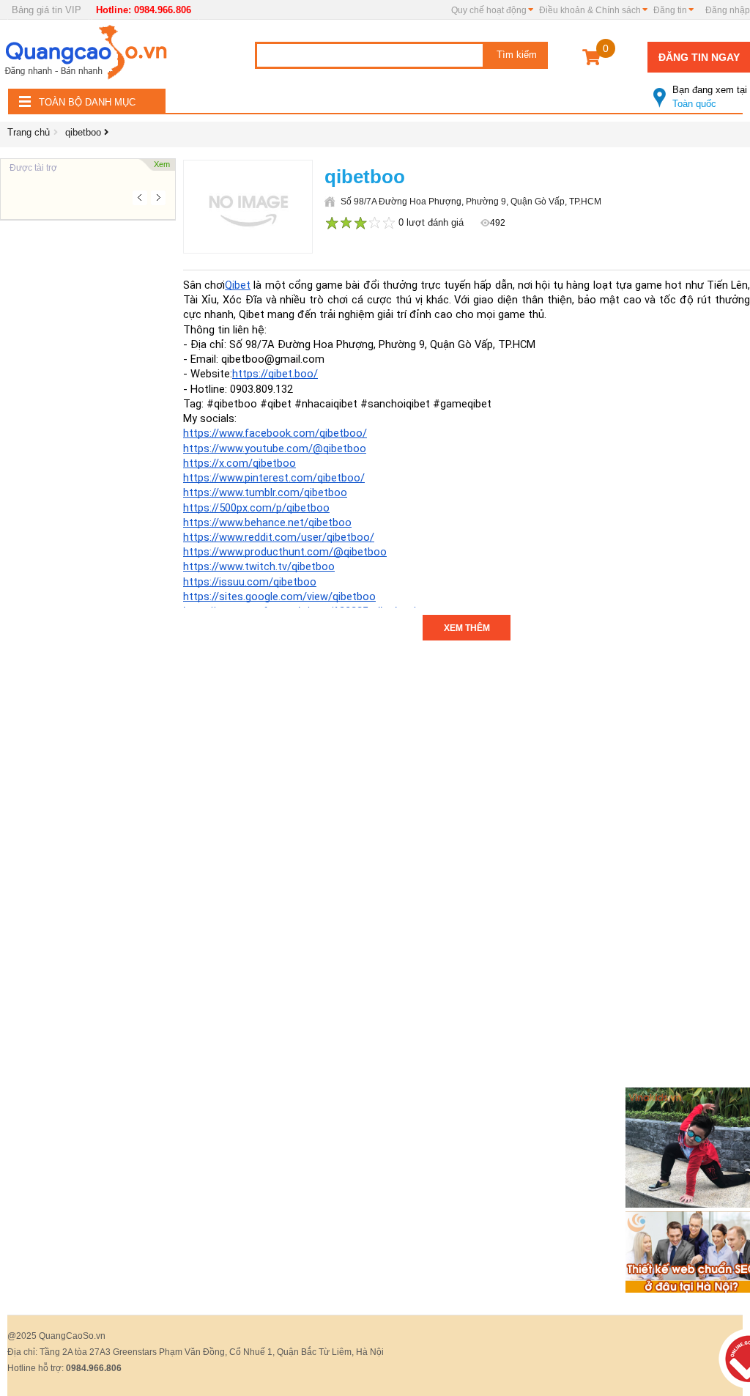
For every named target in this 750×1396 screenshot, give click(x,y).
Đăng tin (670, 10)
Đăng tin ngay (699, 57)
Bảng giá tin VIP (46, 9)
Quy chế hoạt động (489, 10)
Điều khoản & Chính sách (590, 10)
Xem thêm (467, 628)
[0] (591, 59)
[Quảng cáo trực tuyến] (88, 56)
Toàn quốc (709, 96)
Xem (162, 164)
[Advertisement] (88, 440)
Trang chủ (28, 132)
